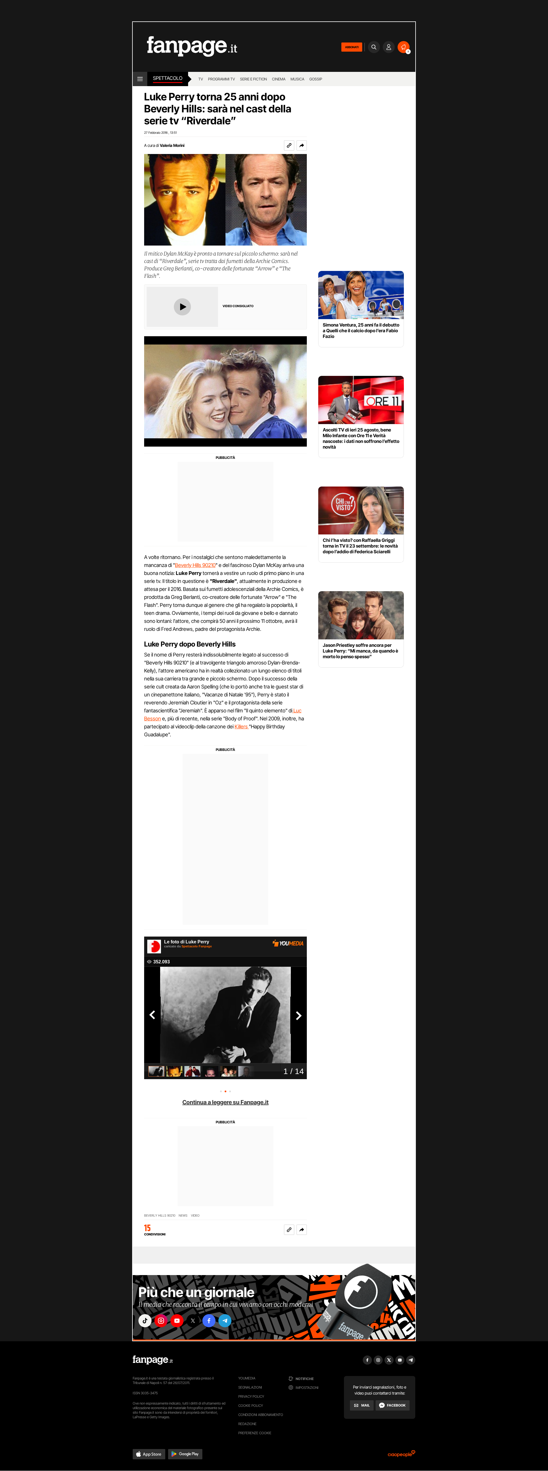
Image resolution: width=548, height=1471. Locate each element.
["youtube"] (177, 1320)
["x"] (193, 1320)
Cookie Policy (250, 1405)
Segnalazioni (250, 1387)
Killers (242, 727)
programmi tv (221, 79)
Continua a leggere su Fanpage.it (225, 1102)
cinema (278, 79)
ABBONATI (351, 47)
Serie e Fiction (253, 79)
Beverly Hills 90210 (195, 565)
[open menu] (140, 79)
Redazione (247, 1424)
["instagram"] (161, 1320)
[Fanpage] (153, 1360)
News (183, 1215)
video (195, 1215)
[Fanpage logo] (185, 47)
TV (200, 79)
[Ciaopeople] (401, 1455)
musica (297, 79)
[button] (302, 145)
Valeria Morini (172, 145)
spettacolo (167, 78)
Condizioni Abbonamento (260, 1415)
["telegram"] (224, 1320)
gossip (315, 79)
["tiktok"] (145, 1320)
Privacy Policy (251, 1396)
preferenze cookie (254, 1433)
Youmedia (246, 1378)
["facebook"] (208, 1320)
